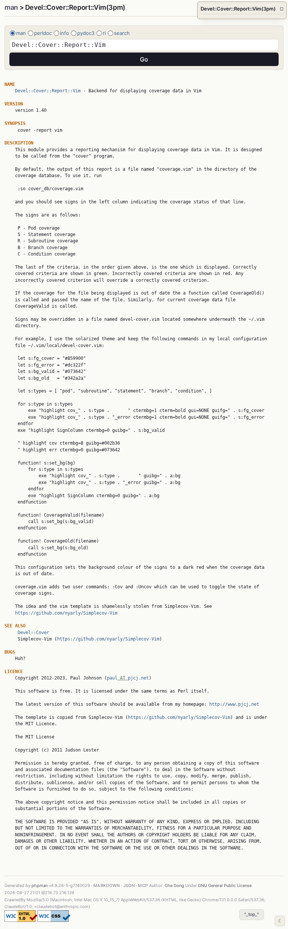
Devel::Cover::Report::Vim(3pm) (242, 9)
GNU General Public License (225, 885)
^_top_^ (251, 914)
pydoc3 (85, 33)
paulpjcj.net (128, 678)
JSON (129, 885)
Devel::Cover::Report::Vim (48, 90)
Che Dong (174, 885)
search (122, 33)
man (11, 7)
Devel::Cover (33, 632)
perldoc (43, 33)
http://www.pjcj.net (234, 704)
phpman (40, 885)
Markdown (106, 885)
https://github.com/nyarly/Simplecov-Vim (66, 613)
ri (104, 33)
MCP (143, 885)
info (64, 33)
